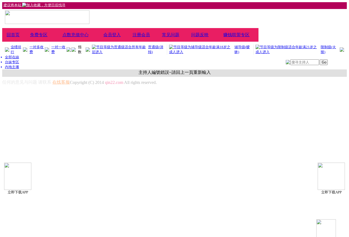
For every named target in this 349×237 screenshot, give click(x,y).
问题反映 (200, 34)
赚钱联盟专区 (236, 34)
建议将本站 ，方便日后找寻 (34, 5)
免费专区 (38, 34)
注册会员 (141, 34)
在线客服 (61, 82)
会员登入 (112, 34)
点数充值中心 (75, 34)
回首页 (13, 34)
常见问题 (170, 34)
